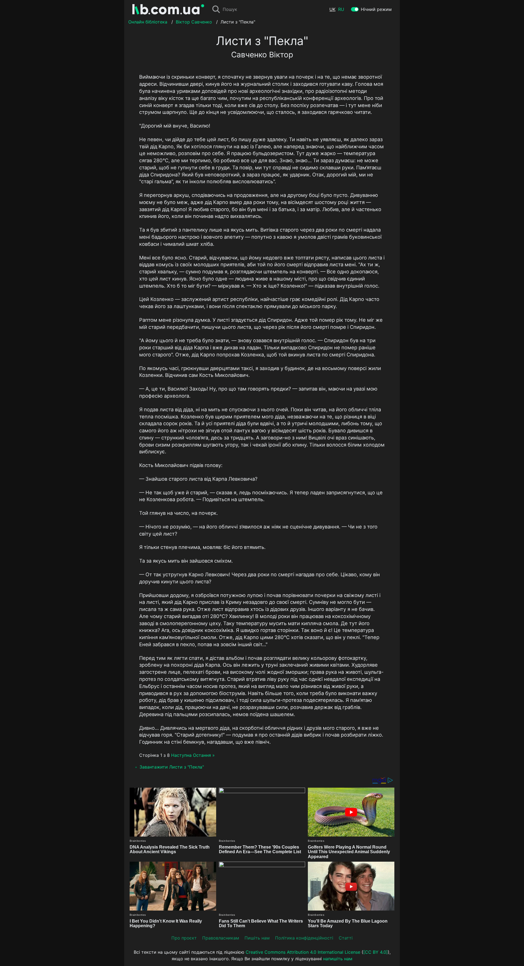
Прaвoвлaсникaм (220, 938)
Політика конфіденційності (304, 938)
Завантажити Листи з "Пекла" (171, 767)
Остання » (204, 755)
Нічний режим (376, 9)
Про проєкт (184, 938)
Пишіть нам (257, 938)
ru (341, 9)
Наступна (181, 755)
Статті (346, 938)
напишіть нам (337, 958)
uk (332, 9)
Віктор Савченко (194, 22)
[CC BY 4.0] (375, 952)
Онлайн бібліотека (147, 22)
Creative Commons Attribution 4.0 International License (303, 952)
